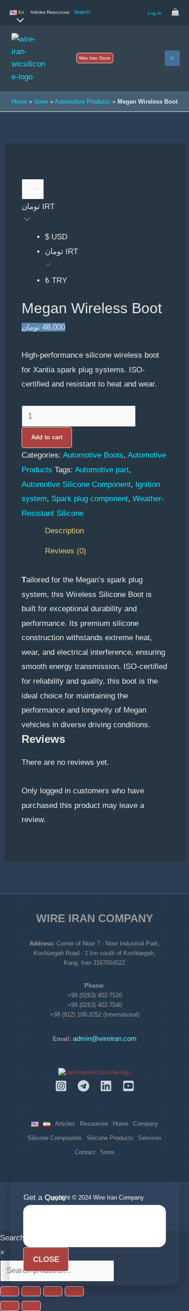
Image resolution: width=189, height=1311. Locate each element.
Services (149, 1137)
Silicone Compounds (55, 1137)
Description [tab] (64, 530)
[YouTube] (128, 1086)
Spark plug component (89, 498)
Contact (85, 1152)
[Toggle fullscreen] (31, 1291)
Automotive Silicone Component (76, 484)
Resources (58, 12)
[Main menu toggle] (172, 58)
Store (41, 101)
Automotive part (102, 469)
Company (145, 1123)
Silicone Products (110, 1137)
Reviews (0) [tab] (65, 551)
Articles (37, 12)
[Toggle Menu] (17, 21)
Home (19, 101)
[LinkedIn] (106, 1086)
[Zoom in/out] (9, 1291)
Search (82, 12)
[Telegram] (83, 1086)
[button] (95, 58)
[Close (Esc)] (74, 1291)
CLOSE (46, 1259)
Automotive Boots (93, 455)
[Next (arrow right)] (31, 1306)
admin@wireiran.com (105, 1038)
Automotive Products (83, 101)
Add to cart (46, 437)
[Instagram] (61, 1086)
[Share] (52, 1291)
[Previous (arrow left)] (9, 1306)
